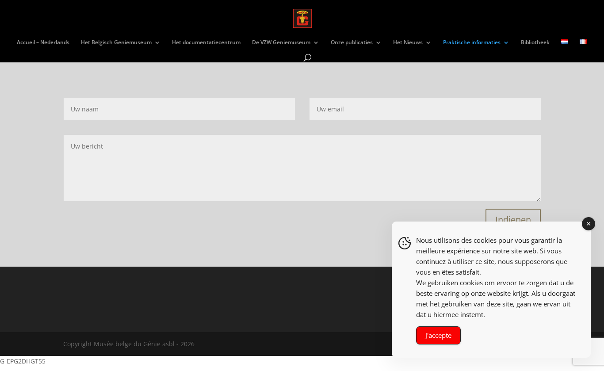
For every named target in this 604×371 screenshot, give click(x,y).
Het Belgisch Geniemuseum (116, 42)
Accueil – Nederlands (43, 42)
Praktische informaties (472, 42)
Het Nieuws (408, 42)
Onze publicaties (352, 42)
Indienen (513, 220)
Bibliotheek (535, 42)
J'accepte (438, 335)
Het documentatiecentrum (206, 42)
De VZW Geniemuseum (281, 42)
